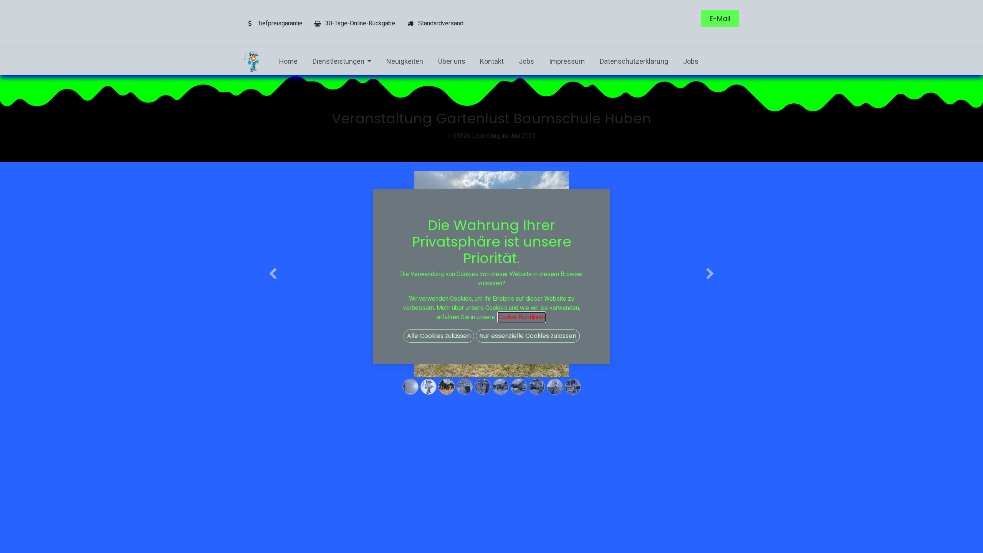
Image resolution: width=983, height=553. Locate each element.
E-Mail (720, 18)
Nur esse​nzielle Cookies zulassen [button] (527, 335)
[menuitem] (288, 61)
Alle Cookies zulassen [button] (439, 335)
